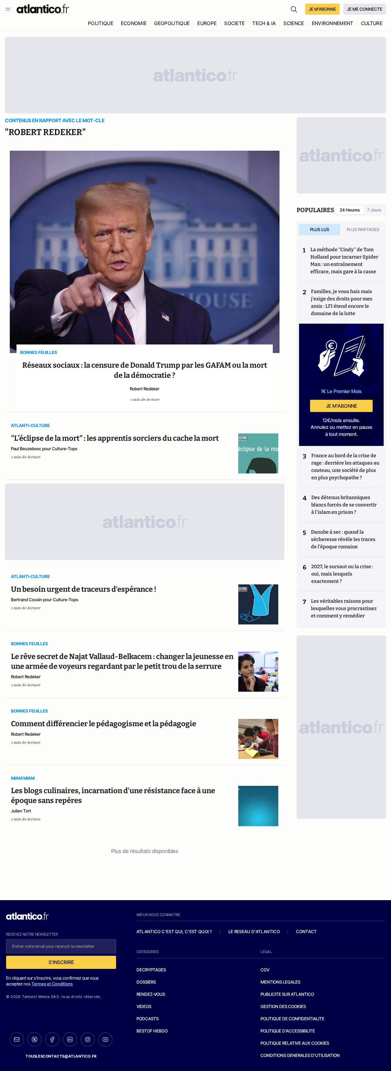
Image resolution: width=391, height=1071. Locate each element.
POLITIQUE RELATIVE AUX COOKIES (295, 1043)
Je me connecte (364, 9)
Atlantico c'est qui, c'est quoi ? (174, 931)
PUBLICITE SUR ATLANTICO (287, 994)
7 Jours (374, 209)
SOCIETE (234, 23)
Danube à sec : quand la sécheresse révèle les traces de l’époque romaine (343, 539)
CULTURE (371, 23)
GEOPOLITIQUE (172, 23)
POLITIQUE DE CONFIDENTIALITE (292, 1018)
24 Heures (350, 209)
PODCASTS (148, 1018)
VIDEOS (144, 1006)
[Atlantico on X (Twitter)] (34, 1039)
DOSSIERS (146, 982)
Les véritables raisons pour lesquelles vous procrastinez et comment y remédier (344, 608)
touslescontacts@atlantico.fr (61, 1056)
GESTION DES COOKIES (283, 1006)
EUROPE (207, 23)
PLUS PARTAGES (363, 229)
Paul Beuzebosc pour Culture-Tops (44, 448)
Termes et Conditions (52, 983)
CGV (265, 969)
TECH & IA (264, 23)
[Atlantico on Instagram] (88, 1039)
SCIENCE (293, 23)
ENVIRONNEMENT (332, 23)
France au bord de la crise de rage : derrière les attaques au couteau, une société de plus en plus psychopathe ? (345, 466)
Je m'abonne (341, 406)
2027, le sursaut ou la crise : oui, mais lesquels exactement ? (342, 574)
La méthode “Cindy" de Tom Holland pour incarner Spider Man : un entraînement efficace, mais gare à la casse (344, 260)
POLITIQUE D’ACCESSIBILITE (288, 1030)
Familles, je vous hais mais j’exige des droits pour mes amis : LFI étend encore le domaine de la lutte (341, 302)
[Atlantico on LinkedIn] (70, 1039)
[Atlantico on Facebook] (52, 1039)
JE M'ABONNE (322, 9)
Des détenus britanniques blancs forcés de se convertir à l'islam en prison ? (344, 505)
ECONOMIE (134, 23)
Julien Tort (21, 810)
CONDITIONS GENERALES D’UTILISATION (300, 1055)
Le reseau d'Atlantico (254, 931)
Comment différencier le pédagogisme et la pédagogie (103, 724)
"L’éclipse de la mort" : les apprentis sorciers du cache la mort (115, 438)
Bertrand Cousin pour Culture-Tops (44, 599)
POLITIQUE (100, 23)
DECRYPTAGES (151, 969)
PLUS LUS (319, 229)
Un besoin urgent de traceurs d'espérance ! (83, 589)
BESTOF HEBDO (152, 1030)
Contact (306, 931)
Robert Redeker (144, 388)
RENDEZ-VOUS (151, 994)
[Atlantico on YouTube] (105, 1039)
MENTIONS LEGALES (280, 982)
